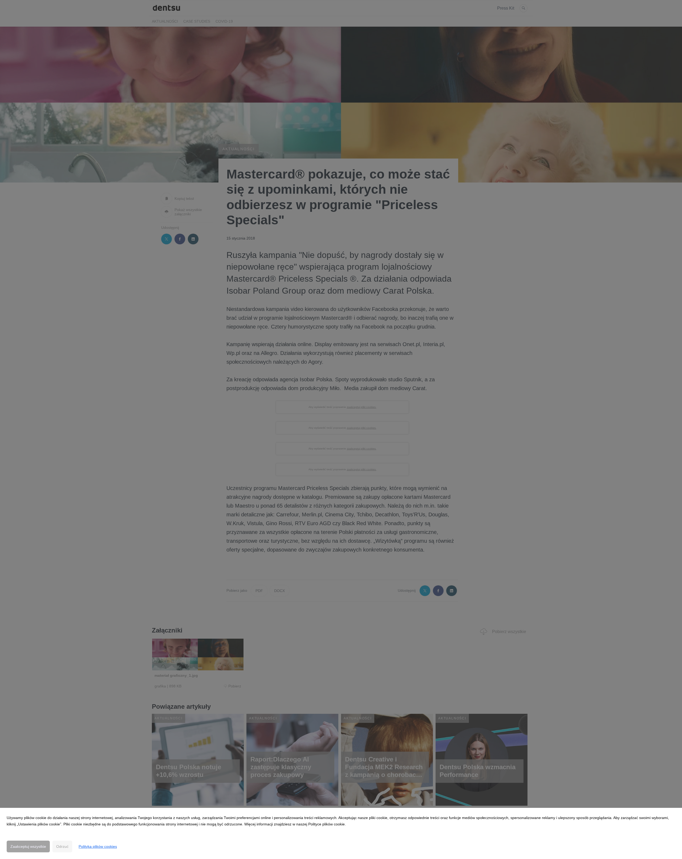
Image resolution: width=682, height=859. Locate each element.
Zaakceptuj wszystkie (28, 846)
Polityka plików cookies (98, 846)
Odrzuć (62, 846)
